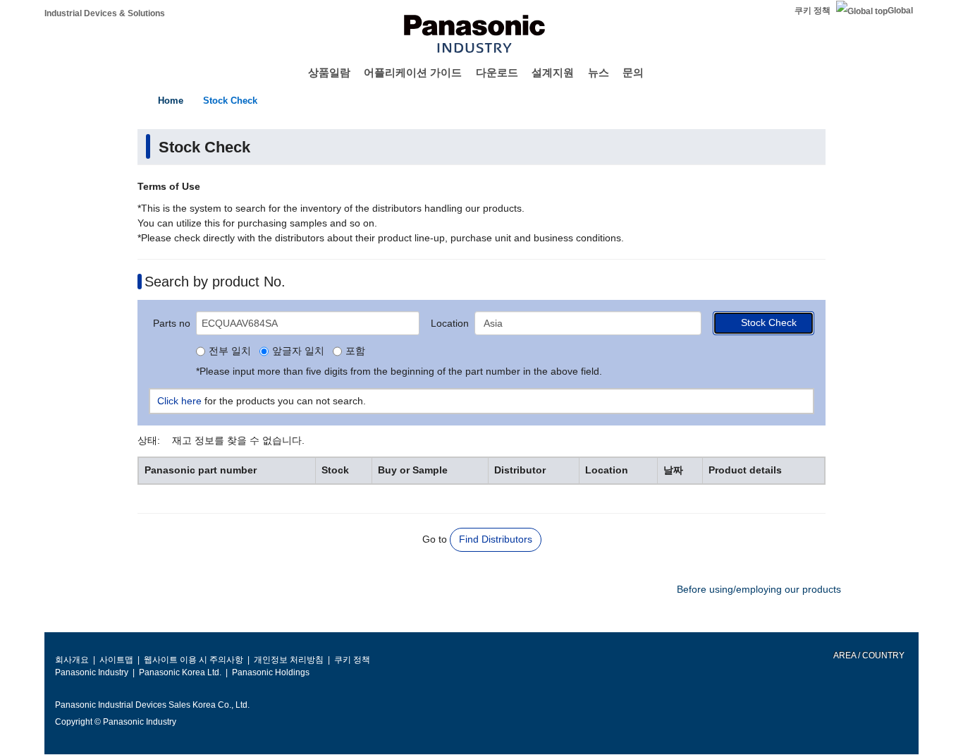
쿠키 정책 (812, 11)
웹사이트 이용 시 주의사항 (193, 660)
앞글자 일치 (298, 351)
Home (170, 100)
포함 (355, 351)
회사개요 (72, 660)
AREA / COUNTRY (868, 655)
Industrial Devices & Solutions (104, 13)
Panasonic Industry (91, 672)
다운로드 (497, 72)
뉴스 (598, 72)
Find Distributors (495, 539)
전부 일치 (230, 351)
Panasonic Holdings (270, 672)
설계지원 (553, 72)
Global (900, 11)
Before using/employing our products (759, 589)
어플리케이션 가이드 (413, 72)
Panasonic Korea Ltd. (180, 672)
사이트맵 (116, 660)
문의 (633, 72)
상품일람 (329, 72)
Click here (179, 400)
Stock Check (230, 100)
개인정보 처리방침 (289, 660)
